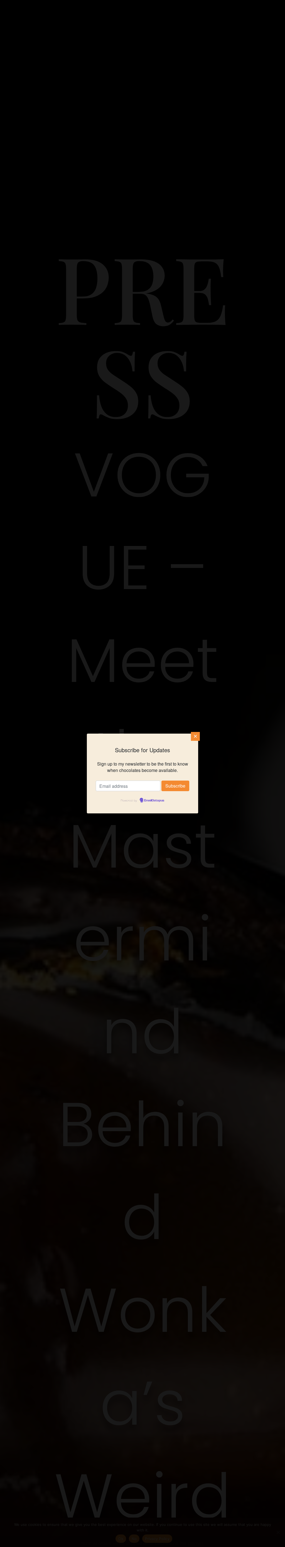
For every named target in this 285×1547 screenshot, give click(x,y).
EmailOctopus (154, 800)
